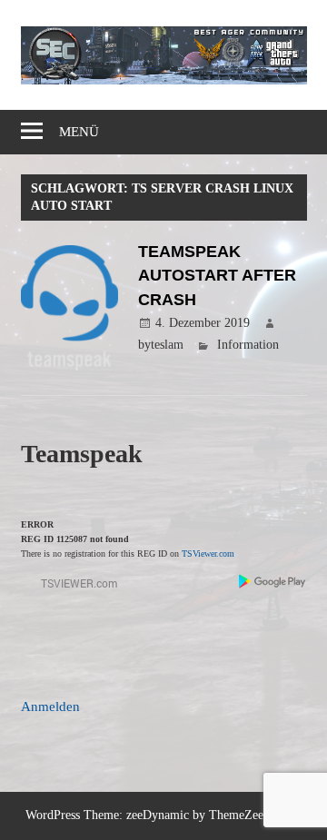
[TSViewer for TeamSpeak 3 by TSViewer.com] (72, 587)
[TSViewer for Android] (273, 583)
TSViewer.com (208, 553)
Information (248, 344)
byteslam (160, 344)
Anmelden (50, 706)
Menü (79, 131)
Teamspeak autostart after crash (217, 275)
